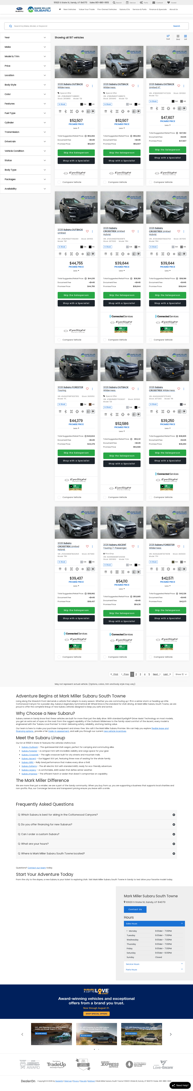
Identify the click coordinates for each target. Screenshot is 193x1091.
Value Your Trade (87, 9)
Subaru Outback (30, 747)
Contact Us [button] (135, 909)
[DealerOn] (28, 1081)
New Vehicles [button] (70, 9)
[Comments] (88, 111)
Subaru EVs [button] (125, 9)
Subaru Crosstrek (30, 754)
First (115, 674)
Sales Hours (131, 923)
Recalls (83, 1081)
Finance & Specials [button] (158, 9)
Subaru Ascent (29, 758)
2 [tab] (98, 1049)
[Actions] (92, 85)
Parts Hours (131, 969)
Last (166, 674)
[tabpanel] (51, 1034)
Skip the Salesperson (76, 152)
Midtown (91, 1081)
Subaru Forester (29, 751)
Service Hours (132, 964)
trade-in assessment (58, 731)
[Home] (60, 9)
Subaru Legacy (29, 770)
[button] (95, 62)
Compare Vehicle (71, 182)
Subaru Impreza (29, 773)
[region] (76, 140)
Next (156, 674)
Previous (22, 1034)
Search (176, 26)
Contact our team (37, 867)
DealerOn (59, 1081)
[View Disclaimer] (83, 111)
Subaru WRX (27, 762)
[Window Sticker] (93, 111)
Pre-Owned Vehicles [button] (107, 9)
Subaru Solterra (29, 766)
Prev (125, 674)
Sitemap (68, 1081)
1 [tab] (94, 1049)
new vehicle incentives (115, 731)
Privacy (76, 1081)
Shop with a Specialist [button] (76, 160)
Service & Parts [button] (140, 9)
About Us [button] (174, 9)
